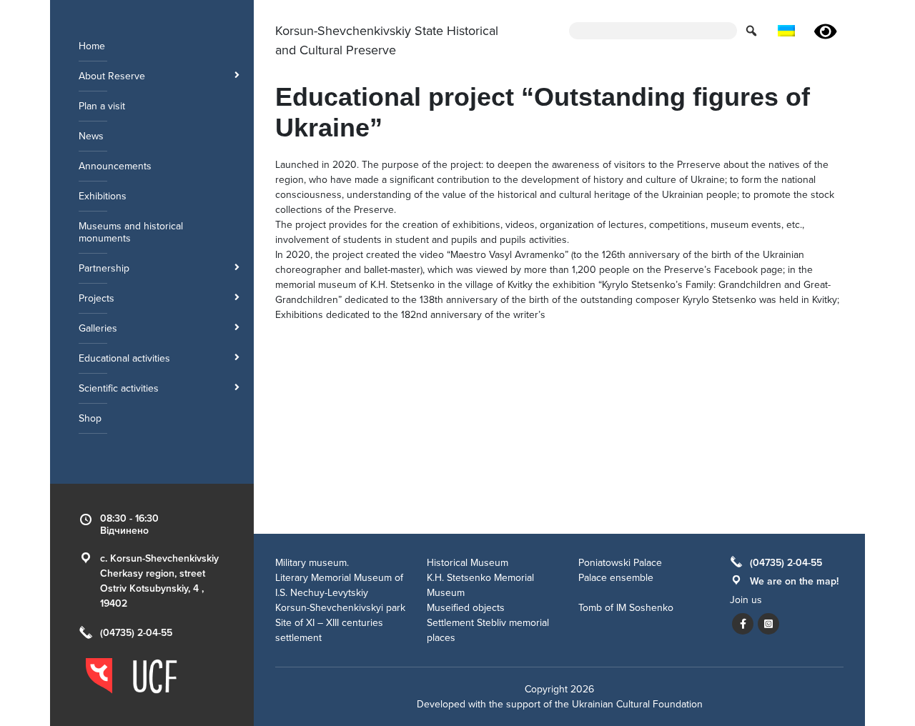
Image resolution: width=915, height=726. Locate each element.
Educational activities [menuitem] (124, 358)
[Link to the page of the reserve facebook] (742, 624)
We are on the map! (794, 581)
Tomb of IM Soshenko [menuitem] (625, 608)
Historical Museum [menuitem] (467, 563)
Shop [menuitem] (90, 418)
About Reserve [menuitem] (112, 76)
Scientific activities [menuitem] (119, 388)
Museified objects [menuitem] (466, 608)
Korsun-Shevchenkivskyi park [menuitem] (340, 608)
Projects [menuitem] (96, 298)
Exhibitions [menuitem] (103, 196)
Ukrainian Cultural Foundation (637, 704)
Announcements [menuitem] (115, 166)
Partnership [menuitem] (104, 268)
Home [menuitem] (92, 46)
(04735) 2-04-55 (136, 633)
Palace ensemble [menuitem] (615, 578)
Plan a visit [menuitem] (102, 106)
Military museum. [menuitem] (312, 563)
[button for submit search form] (753, 30)
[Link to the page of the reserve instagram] (768, 624)
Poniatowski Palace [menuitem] (620, 563)
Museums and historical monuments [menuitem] (131, 232)
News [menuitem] (91, 136)
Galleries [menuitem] (98, 328)
